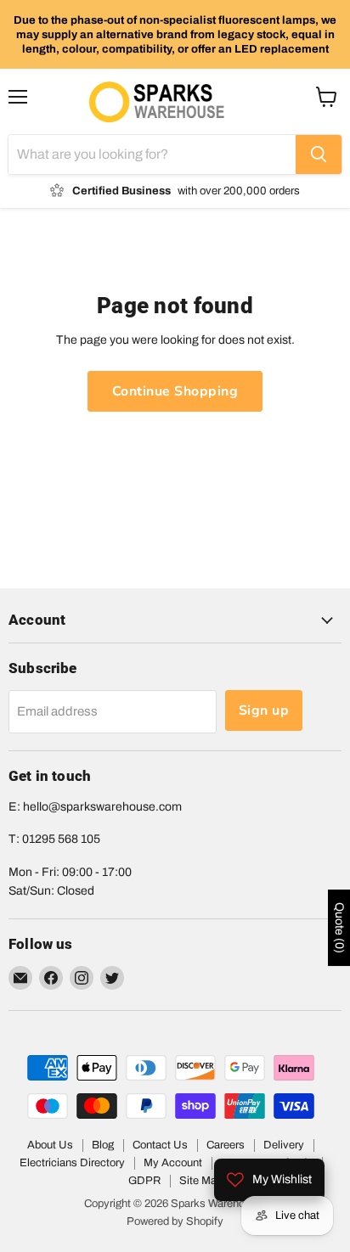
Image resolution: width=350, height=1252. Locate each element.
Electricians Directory (72, 1163)
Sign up (264, 710)
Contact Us (160, 1145)
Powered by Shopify (175, 1221)
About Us (50, 1145)
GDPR (144, 1181)
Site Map (201, 1181)
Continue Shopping (175, 391)
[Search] (319, 154)
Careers (225, 1145)
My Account (173, 1163)
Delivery (283, 1145)
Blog (103, 1145)
